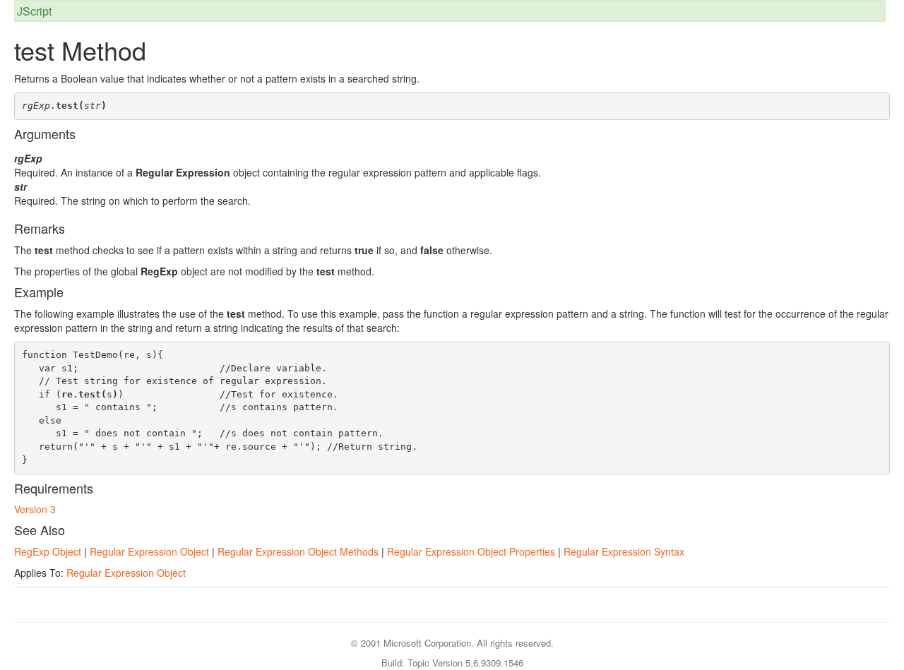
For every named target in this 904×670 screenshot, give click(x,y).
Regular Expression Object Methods (298, 551)
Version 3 (35, 509)
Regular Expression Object (149, 551)
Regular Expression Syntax (624, 551)
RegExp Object (47, 551)
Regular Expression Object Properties (471, 551)
